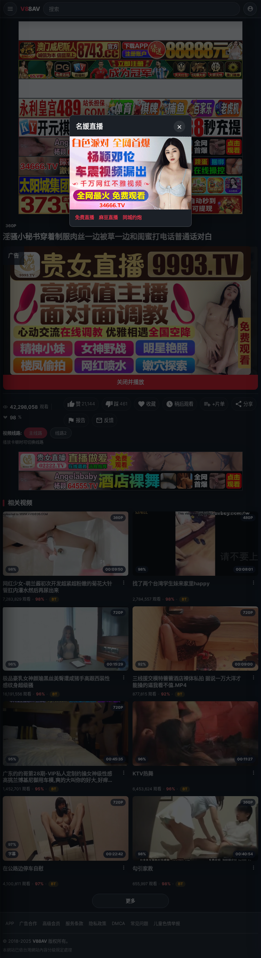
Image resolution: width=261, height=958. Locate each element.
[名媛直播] (130, 479)
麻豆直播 (108, 217)
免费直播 (84, 217)
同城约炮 (132, 217)
